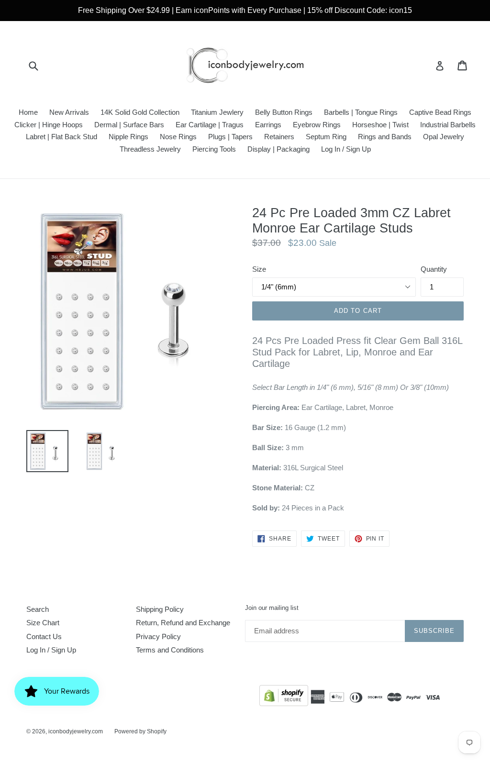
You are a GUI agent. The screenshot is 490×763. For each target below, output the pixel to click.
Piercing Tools (214, 149)
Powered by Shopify (140, 731)
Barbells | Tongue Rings (361, 112)
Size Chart (42, 623)
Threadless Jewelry (150, 149)
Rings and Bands (385, 137)
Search (37, 609)
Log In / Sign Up (346, 149)
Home (28, 112)
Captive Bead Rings (440, 112)
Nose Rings (178, 137)
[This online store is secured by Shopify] (283, 697)
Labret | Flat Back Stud (61, 137)
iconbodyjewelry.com (75, 731)
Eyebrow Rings (317, 125)
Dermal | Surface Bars (129, 125)
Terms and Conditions (170, 650)
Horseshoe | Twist (380, 125)
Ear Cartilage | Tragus (210, 125)
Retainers (279, 137)
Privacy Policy (158, 636)
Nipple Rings (128, 137)
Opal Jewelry (443, 137)
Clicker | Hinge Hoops (48, 125)
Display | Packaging (278, 149)
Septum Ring (326, 137)
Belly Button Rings (283, 112)
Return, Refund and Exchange (183, 623)
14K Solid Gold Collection (139, 112)
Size (259, 269)
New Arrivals (69, 112)
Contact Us (44, 636)
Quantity (434, 269)
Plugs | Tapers (230, 137)
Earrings (268, 125)
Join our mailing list (272, 607)
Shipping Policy (160, 609)
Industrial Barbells (448, 125)
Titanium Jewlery (217, 112)
